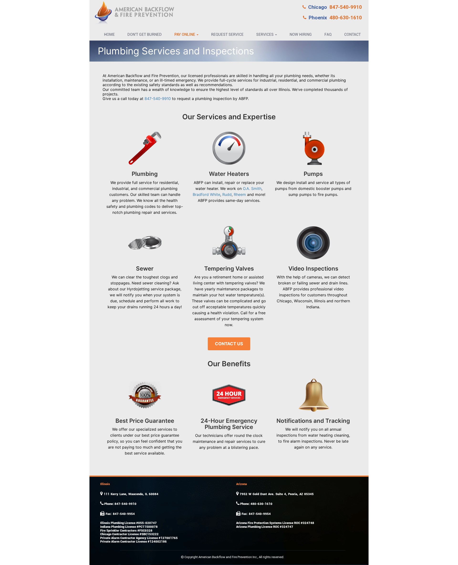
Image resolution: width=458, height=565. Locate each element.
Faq (328, 34)
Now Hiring (301, 34)
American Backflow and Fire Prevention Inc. (227, 557)
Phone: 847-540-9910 (120, 504)
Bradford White (206, 194)
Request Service (227, 34)
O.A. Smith (252, 188)
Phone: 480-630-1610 (255, 504)
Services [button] (265, 34)
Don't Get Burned (144, 34)
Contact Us (229, 343)
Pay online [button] (185, 34)
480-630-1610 (335, 18)
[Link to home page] (133, 12)
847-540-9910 (335, 7)
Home (109, 34)
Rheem (240, 194)
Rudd (227, 194)
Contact (352, 34)
